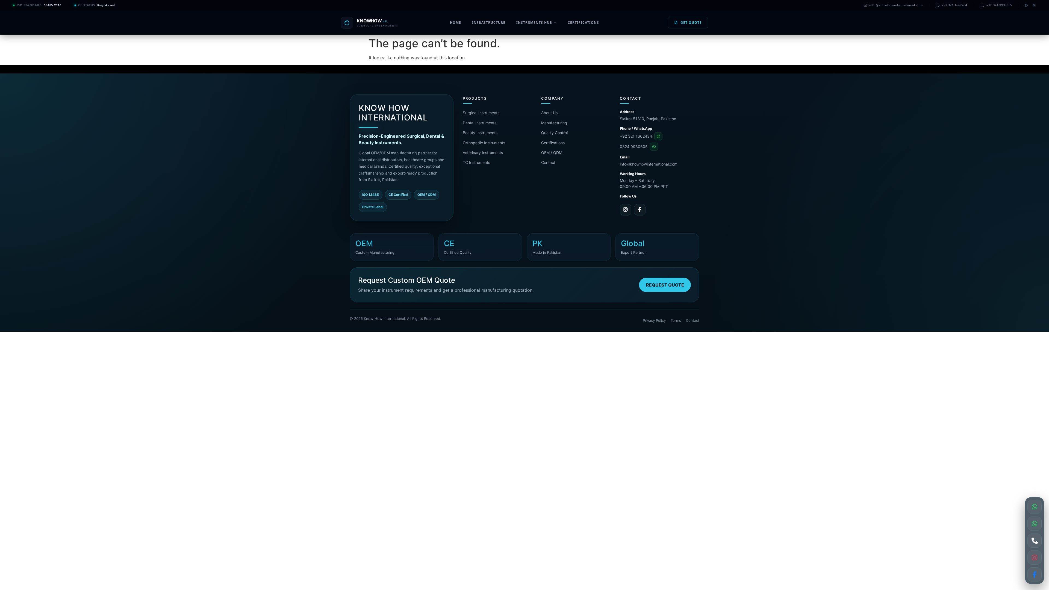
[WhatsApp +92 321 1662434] (1034, 507)
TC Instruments (476, 162)
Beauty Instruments (480, 132)
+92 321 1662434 (954, 5)
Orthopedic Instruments (484, 142)
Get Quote (691, 22)
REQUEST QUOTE (665, 285)
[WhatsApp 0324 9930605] (654, 147)
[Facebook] (1026, 5)
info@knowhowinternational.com (896, 5)
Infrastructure (488, 22)
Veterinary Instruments (483, 152)
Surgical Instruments (481, 112)
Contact (548, 162)
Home (455, 22)
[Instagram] (1034, 5)
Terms (676, 320)
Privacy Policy (654, 320)
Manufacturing (554, 122)
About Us (549, 112)
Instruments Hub (534, 22)
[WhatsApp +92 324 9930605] (1034, 524)
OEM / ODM (551, 152)
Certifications (583, 22)
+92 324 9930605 (999, 5)
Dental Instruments (479, 122)
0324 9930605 (634, 146)
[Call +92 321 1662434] (1034, 540)
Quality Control (554, 132)
